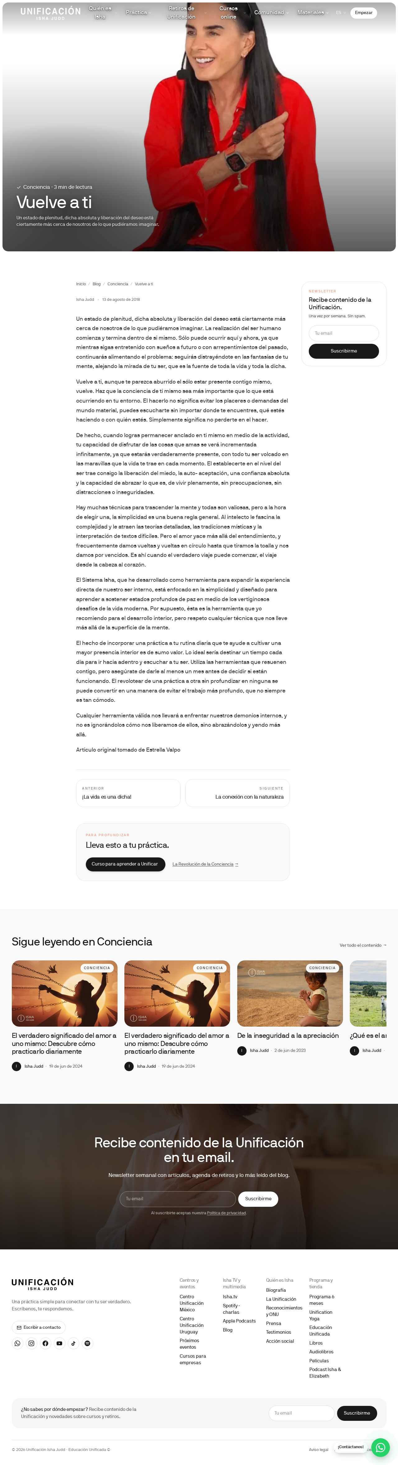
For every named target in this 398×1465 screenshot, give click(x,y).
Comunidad (269, 13)
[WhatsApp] (18, 1343)
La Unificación (281, 1299)
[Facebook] (46, 1343)
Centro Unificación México (192, 1303)
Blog (97, 284)
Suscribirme (344, 351)
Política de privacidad (226, 1213)
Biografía (276, 1290)
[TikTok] (74, 1343)
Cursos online (229, 13)
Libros (316, 1343)
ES (338, 13)
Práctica (136, 13)
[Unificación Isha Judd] (50, 13)
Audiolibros (321, 1352)
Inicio (81, 284)
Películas (319, 1361)
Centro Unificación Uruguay (192, 1325)
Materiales (311, 13)
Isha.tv (230, 1297)
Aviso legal (318, 1450)
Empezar (364, 13)
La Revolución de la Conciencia (205, 864)
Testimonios (278, 1332)
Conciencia (118, 284)
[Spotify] (88, 1343)
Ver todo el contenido (363, 946)
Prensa (273, 1324)
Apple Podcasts (239, 1321)
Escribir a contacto (42, 1328)
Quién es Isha (100, 13)
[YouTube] (60, 1343)
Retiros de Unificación (181, 13)
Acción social (280, 1341)
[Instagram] (32, 1343)
